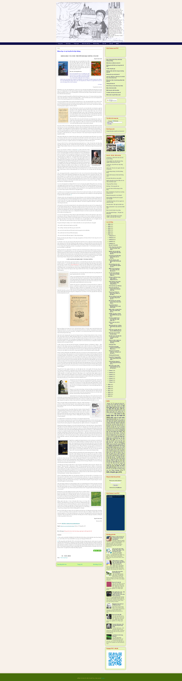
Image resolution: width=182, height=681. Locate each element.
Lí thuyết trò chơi (113, 435)
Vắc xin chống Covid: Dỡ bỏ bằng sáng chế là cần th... (115, 297)
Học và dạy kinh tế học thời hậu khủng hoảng (115, 421)
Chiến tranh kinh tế (110, 412)
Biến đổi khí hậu (114, 408)
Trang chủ (60, 43)
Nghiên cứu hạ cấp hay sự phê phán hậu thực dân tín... (115, 252)
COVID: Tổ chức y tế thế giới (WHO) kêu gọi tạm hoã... (115, 315)
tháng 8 (111, 243)
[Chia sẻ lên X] (67, 556)
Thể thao (114, 458)
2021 (109, 234)
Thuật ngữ (76, 43)
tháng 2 (111, 380)
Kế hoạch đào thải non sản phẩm (113, 178)
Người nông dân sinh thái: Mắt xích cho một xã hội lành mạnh (115, 181)
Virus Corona (115, 470)
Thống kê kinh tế (110, 83)
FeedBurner (119, 487)
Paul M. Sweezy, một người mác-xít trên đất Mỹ (115, 261)
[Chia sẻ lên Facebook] (68, 556)
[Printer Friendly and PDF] (97, 550)
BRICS (117, 410)
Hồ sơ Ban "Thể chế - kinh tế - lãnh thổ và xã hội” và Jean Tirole (115, 423)
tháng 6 (111, 372)
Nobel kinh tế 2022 (115, 453)
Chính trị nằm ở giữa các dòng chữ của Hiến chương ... (115, 341)
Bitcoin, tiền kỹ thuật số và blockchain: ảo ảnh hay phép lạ (118, 538)
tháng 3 (111, 378)
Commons (119, 412)
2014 (109, 396)
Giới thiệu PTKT (110, 420)
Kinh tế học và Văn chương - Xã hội (114, 433)
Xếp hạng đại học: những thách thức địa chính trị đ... (115, 326)
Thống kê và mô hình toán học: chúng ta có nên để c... (115, 352)
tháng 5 (111, 374)
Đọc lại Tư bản (120, 419)
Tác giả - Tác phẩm (116, 457)
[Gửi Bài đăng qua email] (62, 555)
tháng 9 (111, 241)
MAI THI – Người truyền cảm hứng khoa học (71, 523)
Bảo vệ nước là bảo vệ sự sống (113, 210)
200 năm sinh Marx (119, 404)
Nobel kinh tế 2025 (110, 455)
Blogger (102, 678)
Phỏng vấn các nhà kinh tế (112, 74)
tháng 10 (111, 239)
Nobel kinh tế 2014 (120, 447)
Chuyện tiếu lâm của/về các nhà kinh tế (115, 131)
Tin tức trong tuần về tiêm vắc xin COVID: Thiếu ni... (114, 274)
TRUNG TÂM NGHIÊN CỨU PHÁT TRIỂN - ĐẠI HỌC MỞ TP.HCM (114, 216)
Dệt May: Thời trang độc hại (112, 186)
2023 (109, 230)
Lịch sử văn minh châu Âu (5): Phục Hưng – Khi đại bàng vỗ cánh (118, 550)
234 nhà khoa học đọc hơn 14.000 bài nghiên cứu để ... (115, 265)
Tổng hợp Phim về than (111, 184)
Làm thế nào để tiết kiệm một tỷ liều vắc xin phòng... (115, 257)
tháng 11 (111, 237)
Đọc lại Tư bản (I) (116, 582)
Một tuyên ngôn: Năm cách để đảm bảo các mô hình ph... (114, 367)
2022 (109, 232)
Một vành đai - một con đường (114, 442)
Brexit (112, 410)
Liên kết (104, 43)
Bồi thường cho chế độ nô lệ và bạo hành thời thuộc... (115, 302)
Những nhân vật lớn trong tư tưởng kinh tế (115, 444)
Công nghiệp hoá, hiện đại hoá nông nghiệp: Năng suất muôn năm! (114, 161)
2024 (109, 228)
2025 (109, 226)
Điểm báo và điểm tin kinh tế (113, 63)
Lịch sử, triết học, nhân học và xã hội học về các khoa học (115, 77)
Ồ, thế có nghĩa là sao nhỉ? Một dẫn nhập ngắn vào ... (114, 319)
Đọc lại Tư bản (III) (116, 614)
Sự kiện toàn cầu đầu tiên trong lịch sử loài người (115, 337)
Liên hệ (111, 43)
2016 (109, 392)
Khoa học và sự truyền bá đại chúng (67, 526)
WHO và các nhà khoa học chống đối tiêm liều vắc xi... (114, 270)
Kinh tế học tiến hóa (114, 430)
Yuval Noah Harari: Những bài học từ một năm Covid (115, 306)
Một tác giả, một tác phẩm (112, 90)
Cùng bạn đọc (112, 344)
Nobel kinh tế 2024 (118, 454)
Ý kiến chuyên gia (63, 557)
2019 (109, 386)
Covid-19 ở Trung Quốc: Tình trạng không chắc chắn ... (115, 358)
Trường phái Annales (114, 355)
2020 (109, 384)
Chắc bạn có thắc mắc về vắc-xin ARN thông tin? (115, 330)
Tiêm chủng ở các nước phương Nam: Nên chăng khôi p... (115, 282)
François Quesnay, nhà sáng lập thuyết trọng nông (118, 625)
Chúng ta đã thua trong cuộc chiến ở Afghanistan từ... (114, 278)
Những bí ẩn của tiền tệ (112, 443)
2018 (109, 388)
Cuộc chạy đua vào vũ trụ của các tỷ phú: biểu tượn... (115, 248)
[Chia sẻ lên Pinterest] (70, 556)
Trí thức (116, 464)
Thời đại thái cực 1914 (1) (115, 285)
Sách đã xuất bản (86, 43)
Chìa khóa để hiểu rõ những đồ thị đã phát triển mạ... (114, 289)
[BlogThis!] (66, 556)
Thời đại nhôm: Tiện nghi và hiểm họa (114, 204)
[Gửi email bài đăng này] (64, 556)
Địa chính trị (118, 414)
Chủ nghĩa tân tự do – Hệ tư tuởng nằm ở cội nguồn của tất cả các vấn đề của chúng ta (118, 593)
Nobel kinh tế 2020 (110, 452)
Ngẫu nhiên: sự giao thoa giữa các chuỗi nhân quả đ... (115, 310)
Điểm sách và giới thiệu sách (113, 94)
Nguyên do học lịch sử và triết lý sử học (117, 604)
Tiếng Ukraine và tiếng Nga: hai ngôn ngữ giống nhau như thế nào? (118, 562)
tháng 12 (111, 235)
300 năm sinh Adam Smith (113, 406)
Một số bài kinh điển (111, 88)
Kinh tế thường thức (111, 434)
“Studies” (108, 403)
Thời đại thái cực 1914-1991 (115, 461)
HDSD (117, 43)
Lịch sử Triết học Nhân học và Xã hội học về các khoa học (115, 438)
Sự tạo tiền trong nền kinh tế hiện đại (117, 572)
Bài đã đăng (96, 43)
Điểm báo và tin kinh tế (115, 415)
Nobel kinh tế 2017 (115, 449)
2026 (109, 224)
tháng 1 (111, 382)
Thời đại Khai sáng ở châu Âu (115, 460)
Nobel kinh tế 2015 (112, 448)
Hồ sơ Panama (116, 425)
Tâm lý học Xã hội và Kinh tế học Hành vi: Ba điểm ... (114, 293)
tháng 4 (111, 376)
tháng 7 (111, 370)
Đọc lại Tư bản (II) (113, 245)
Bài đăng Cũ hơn (97, 564)
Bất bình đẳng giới (120, 407)
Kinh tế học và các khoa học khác (114, 85)
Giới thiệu (68, 43)
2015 (109, 394)
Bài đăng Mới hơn (62, 564)
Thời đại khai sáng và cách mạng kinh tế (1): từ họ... (115, 362)
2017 (109, 390)
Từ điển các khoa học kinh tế (113, 92)
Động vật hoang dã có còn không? (114, 195)
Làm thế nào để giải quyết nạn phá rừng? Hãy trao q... (114, 347)
